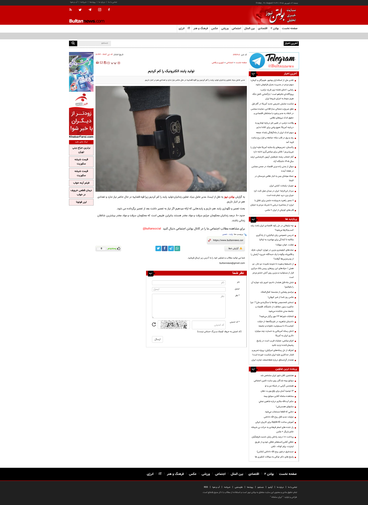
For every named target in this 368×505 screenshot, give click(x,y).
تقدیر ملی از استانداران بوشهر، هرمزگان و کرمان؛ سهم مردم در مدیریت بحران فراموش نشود (272, 82)
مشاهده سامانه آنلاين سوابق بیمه (279, 396)
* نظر (237, 295)
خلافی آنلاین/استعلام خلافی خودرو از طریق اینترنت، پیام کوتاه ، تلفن (274, 444)
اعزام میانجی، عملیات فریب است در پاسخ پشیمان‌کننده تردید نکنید (275, 343)
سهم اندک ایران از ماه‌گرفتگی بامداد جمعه (275, 132)
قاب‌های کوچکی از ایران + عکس (279, 210)
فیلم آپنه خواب (81, 183)
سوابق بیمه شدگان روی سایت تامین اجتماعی (274, 380)
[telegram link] (171, 248)
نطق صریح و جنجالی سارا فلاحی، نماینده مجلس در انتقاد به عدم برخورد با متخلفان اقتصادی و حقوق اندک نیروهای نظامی (272, 113)
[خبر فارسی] (81, 115)
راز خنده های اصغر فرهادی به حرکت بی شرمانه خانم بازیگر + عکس (272, 429)
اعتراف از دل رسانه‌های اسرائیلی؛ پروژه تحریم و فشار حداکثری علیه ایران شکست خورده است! (273, 352)
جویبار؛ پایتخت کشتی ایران (281, 185)
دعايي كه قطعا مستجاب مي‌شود (279, 411)
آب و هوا (73, 2)
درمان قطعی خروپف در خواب (81, 192)
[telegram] (90, 9)
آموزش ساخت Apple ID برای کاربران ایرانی (274, 422)
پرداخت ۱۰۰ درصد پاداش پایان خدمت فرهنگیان (273, 437)
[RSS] (71, 10)
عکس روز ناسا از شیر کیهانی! (281, 297)
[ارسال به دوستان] (101, 62)
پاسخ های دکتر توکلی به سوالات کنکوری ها (274, 457)
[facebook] (109, 10)
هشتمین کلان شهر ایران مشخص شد (277, 375)
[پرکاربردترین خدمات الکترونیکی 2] (81, 72)
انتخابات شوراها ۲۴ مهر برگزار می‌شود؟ (276, 316)
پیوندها (93, 2)
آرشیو (270, 487)
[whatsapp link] (177, 248)
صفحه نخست (289, 28)
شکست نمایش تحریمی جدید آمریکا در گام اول (273, 104)
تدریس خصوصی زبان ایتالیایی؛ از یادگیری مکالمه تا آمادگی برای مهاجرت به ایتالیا (275, 237)
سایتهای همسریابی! (285, 406)
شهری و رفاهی (218, 62)
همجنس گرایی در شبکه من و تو (279, 386)
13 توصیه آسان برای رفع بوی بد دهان (277, 391)
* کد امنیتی (235, 322)
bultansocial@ (152, 229)
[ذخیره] (105, 62)
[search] (73, 43)
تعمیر (224, 234)
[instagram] (100, 10)
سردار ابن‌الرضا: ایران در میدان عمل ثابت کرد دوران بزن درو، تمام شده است (274, 193)
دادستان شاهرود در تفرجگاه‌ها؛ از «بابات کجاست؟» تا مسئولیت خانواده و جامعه (275, 324)
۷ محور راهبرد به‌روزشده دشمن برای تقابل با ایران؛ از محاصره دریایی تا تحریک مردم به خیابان (272, 203)
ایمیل (237, 288)
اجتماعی (229, 62)
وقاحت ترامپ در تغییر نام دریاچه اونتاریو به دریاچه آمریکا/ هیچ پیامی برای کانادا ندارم (274, 125)
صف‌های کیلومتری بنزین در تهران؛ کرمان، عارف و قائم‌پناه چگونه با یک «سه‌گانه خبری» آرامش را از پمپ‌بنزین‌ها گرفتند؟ (272, 254)
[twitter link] (158, 248)
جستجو (261, 487)
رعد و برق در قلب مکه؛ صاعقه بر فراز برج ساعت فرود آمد (272, 140)
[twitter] (80, 10)
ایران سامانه (276, 497)
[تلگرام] (274, 60)
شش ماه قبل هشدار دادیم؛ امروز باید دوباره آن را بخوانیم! (272, 285)
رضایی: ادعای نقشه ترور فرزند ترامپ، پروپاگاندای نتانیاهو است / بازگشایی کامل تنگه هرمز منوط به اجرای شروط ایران (273, 94)
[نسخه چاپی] (97, 62)
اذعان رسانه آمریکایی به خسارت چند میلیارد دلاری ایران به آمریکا (274, 333)
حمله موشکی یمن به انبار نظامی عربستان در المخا (274, 178)
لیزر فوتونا (81, 202)
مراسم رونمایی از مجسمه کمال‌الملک (277, 292)
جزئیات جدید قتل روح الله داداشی (279, 417)
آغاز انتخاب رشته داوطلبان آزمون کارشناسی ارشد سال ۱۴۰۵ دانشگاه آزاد (272, 159)
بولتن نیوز (229, 197)
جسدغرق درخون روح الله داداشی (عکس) (275, 451)
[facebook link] (165, 248)
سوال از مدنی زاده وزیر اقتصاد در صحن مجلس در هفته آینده (272, 169)
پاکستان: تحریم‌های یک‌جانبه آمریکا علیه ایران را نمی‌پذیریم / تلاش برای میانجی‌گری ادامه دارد (272, 149)
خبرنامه (83, 2)
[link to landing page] (280, 15)
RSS (206, 487)
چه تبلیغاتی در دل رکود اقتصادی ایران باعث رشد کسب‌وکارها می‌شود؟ (272, 228)
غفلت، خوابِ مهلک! (285, 245)
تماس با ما (112, 2)
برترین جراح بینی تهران (81, 150)
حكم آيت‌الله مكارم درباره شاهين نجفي (276, 401)
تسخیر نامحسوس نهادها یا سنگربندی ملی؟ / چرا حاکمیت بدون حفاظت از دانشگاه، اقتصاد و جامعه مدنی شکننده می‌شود (272, 307)
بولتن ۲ (275, 28)
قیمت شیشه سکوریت (81, 162)
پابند (231, 234)
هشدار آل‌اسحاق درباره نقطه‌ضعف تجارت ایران (272, 360)
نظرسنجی (239, 487)
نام (238, 282)
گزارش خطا (233, 248)
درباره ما (102, 2)
